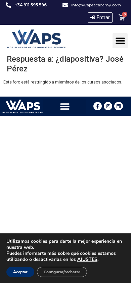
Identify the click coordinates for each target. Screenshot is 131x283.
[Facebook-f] (97, 106)
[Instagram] (108, 106)
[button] (120, 40)
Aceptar (20, 272)
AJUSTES (87, 260)
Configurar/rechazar (62, 272)
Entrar (103, 17)
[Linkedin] (118, 106)
